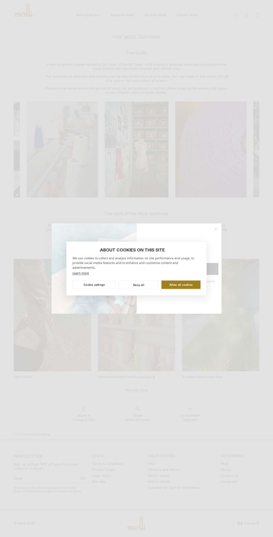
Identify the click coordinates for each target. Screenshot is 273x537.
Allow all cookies (181, 284)
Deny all (138, 284)
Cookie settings (94, 284)
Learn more (81, 273)
